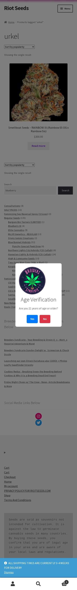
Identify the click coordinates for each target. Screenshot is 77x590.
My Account (13, 584)
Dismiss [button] (9, 572)
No (45, 319)
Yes (32, 319)
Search (38, 584)
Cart (59, 580)
